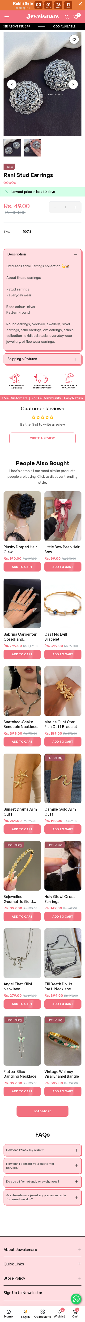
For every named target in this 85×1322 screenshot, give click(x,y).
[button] (74, 39)
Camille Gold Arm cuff (60, 812)
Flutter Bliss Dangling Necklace (20, 1074)
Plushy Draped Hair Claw (20, 549)
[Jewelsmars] (42, 16)
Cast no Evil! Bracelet (55, 637)
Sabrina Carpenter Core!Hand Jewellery (20, 637)
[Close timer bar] (80, 4)
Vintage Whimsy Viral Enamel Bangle (61, 1074)
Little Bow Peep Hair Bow (62, 549)
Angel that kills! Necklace (18, 986)
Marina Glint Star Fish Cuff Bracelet (60, 724)
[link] (35, 26)
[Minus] (55, 207)
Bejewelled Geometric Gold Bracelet (18, 899)
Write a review (42, 438)
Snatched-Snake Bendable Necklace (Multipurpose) (20, 724)
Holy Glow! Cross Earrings (60, 899)
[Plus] (75, 207)
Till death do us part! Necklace (58, 986)
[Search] (67, 17)
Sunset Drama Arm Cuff (20, 812)
